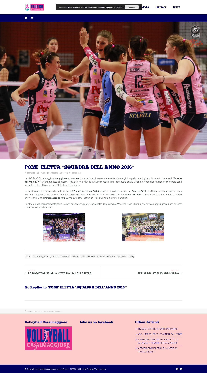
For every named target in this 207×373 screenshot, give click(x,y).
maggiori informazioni (113, 7)
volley (131, 256)
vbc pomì (121, 256)
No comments (75, 172)
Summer (161, 7)
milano (75, 256)
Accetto (132, 7)
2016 (28, 256)
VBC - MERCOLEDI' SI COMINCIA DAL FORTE (160, 334)
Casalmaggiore (40, 256)
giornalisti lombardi (59, 256)
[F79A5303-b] (103, 90)
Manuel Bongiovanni (36, 172)
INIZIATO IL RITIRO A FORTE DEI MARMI (157, 328)
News (30, 311)
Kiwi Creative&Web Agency (94, 369)
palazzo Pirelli (88, 256)
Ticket (176, 7)
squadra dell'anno (106, 256)
